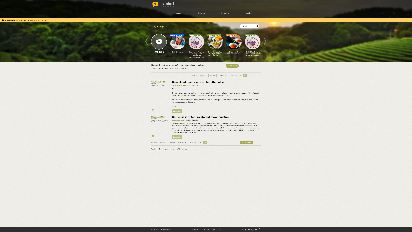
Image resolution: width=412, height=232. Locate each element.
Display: (194, 76)
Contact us (194, 229)
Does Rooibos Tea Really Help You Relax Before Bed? (215, 53)
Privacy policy (217, 229)
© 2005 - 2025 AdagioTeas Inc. (160, 229)
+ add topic (159, 41)
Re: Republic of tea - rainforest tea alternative (200, 117)
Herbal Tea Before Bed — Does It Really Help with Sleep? (253, 53)
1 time (162, 122)
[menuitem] (155, 26)
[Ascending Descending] (235, 76)
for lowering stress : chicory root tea (233, 53)
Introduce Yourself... (177, 35)
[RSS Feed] (242, 229)
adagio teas (170, 6)
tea (166, 4)
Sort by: (213, 76)
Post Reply (177, 111)
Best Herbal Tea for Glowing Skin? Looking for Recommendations (196, 54)
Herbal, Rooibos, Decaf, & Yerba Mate (214, 35)
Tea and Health (194, 35)
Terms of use (205, 229)
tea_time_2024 (158, 82)
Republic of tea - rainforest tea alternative (177, 65)
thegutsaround (157, 117)
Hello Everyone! (177, 52)
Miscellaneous (232, 35)
